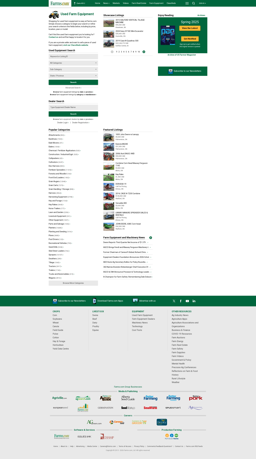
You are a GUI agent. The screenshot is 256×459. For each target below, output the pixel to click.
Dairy (94, 322)
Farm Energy (177, 341)
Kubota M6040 (122, 144)
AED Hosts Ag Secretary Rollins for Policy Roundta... (125, 262)
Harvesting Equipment (61, 197)
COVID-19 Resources (182, 334)
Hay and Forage (58, 201)
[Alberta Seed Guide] (128, 398)
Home (97, 3)
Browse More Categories (73, 283)
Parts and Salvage (59, 224)
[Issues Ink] (84, 437)
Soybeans (57, 319)
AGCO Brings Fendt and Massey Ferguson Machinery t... (127, 247)
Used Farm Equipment (142, 315)
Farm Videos (178, 356)
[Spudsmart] (173, 408)
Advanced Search (73, 88)
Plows (54, 235)
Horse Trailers (57, 208)
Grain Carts (56, 185)
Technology (137, 326)
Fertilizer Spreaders (60, 170)
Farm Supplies (178, 352)
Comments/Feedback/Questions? (159, 446)
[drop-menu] (187, 3)
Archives (201, 15)
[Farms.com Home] (60, 3)
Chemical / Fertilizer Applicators (65, 150)
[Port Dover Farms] (171, 437)
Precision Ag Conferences (184, 367)
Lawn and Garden (59, 212)
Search (73, 114)
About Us (64, 446)
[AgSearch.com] (83, 398)
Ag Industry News (180, 315)
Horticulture (58, 345)
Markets (116, 3)
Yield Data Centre (61, 348)
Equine (95, 330)
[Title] (151, 238)
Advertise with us (147, 301)
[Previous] (112, 52)
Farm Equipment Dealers (143, 319)
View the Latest (190, 28)
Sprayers (56, 255)
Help (71, 446)
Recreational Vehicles (60, 243)
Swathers (55, 259)
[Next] (144, 52)
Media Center (92, 446)
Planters (56, 228)
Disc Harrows (57, 166)
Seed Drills (56, 247)
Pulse (55, 334)
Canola (56, 326)
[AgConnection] (195, 408)
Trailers (55, 270)
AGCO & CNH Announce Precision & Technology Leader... (127, 272)
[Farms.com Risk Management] (83, 408)
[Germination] (105, 408)
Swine (95, 315)
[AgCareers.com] (94, 422)
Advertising (80, 446)
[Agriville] (60, 398)
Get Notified (190, 39)
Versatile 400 (121, 203)
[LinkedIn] (194, 301)
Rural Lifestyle (178, 378)
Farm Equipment (156, 3)
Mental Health (178, 363)
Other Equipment (59, 220)
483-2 (81, 3)
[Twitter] (174, 301)
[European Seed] (60, 408)
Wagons (55, 278)
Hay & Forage (59, 341)
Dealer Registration (80, 123)
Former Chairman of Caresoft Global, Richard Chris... (125, 252)
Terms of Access (125, 446)
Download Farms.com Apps (110, 301)
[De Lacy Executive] (161, 422)
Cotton (56, 337)
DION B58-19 (121, 184)
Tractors (55, 266)
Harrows (55, 193)
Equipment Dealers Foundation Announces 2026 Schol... (127, 257)
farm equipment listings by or (73, 92)
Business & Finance (181, 330)
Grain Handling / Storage (61, 189)
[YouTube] (187, 301)
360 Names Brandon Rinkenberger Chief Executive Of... (126, 267)
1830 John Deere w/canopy (127, 134)
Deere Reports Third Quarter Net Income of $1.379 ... (125, 242)
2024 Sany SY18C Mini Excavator (129, 31)
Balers (54, 147)
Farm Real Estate (139, 3)
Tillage (54, 262)
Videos (126, 3)
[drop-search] (194, 3)
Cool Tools (137, 330)
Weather (175, 382)
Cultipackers (56, 158)
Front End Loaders (59, 177)
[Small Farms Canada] (150, 408)
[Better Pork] (195, 398)
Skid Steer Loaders (59, 251)
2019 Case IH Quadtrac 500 (127, 41)
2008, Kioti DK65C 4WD (125, 154)
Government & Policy (181, 360)
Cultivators (56, 162)
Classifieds (171, 3)
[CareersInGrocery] (139, 422)
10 (139, 52)
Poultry (95, 326)
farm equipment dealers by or (73, 119)
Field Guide (58, 330)
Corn (55, 315)
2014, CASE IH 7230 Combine (128, 193)
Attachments (57, 135)
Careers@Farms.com (108, 446)
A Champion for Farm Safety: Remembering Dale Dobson (127, 277)
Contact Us (179, 446)
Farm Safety (177, 348)
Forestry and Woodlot (60, 174)
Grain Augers (58, 181)
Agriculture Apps (179, 319)
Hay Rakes (56, 204)
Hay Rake (119, 174)
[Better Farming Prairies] (173, 398)
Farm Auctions (178, 337)
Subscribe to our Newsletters (187, 71)
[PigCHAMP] (107, 437)
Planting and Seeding (61, 231)
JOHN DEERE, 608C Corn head (128, 224)
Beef (94, 319)
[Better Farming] (150, 398)
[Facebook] (180, 301)
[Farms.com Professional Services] (61, 437)
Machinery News (140, 322)
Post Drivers (56, 239)
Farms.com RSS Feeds (194, 446)
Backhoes (56, 139)
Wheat (56, 322)
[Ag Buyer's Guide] (105, 398)
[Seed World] (128, 408)
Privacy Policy (139, 446)
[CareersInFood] (116, 422)
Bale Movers (56, 143)
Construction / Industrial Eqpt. (64, 154)
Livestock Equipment (60, 216)
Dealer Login (63, 123)
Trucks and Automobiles (61, 274)
